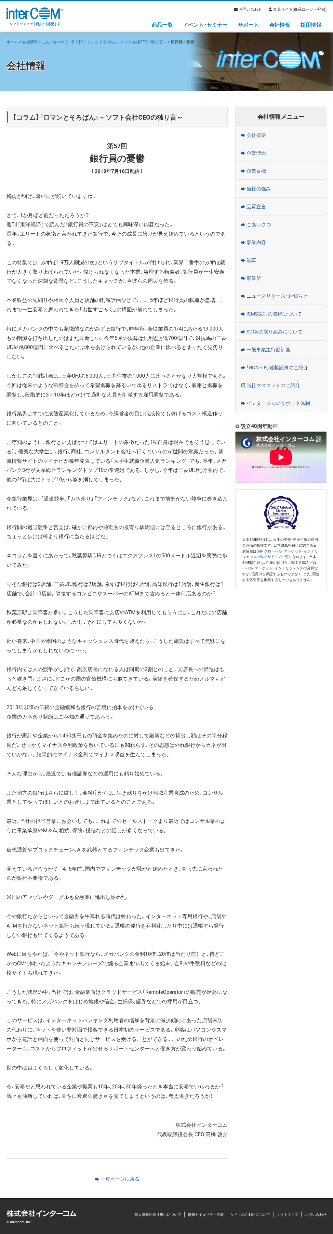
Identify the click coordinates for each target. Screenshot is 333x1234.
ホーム (12, 42)
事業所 (253, 277)
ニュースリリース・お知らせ (277, 295)
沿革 (251, 260)
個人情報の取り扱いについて (158, 1214)
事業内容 (256, 242)
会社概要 (256, 134)
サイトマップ (287, 1214)
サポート (248, 24)
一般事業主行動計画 (268, 349)
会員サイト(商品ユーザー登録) (299, 9)
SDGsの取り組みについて (274, 331)
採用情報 (310, 24)
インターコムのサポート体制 (278, 403)
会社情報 (279, 24)
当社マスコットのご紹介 (273, 385)
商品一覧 (162, 24)
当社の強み (258, 188)
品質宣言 (256, 206)
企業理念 (256, 152)
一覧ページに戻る (120, 1178)
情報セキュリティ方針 (206, 1214)
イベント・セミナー (205, 24)
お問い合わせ (250, 9)
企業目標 (256, 170)
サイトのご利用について (250, 1214)
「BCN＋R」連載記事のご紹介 (277, 367)
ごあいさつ (51, 42)
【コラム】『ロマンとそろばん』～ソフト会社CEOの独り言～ (116, 42)
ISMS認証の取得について (274, 313)
